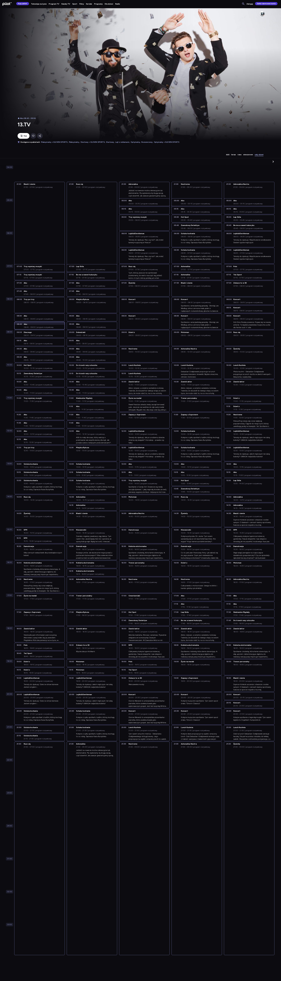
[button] (273, 161)
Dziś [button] (227, 155)
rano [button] (239, 155)
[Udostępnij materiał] (40, 136)
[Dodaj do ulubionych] (33, 136)
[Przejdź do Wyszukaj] (243, 4)
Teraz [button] (233, 155)
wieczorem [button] (248, 155)
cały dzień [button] (259, 155)
